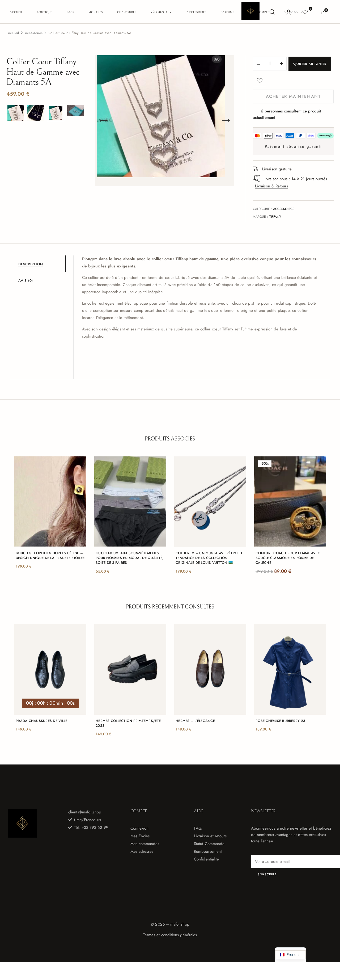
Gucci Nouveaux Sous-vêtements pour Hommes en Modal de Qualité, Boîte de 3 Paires (129, 558)
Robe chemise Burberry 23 (280, 721)
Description (30, 264)
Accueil (13, 33)
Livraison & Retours (271, 186)
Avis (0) (25, 280)
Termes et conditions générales (170, 935)
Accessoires (33, 33)
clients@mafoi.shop (84, 812)
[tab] (41, 263)
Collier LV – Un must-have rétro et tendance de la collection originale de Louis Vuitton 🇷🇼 (209, 558)
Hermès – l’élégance (195, 721)
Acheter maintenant (293, 96)
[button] (323, 12)
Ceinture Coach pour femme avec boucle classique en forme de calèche (288, 558)
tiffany (275, 216)
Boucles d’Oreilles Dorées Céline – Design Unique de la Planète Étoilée (50, 555)
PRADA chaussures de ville (41, 721)
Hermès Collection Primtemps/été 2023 (128, 723)
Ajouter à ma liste (259, 80)
